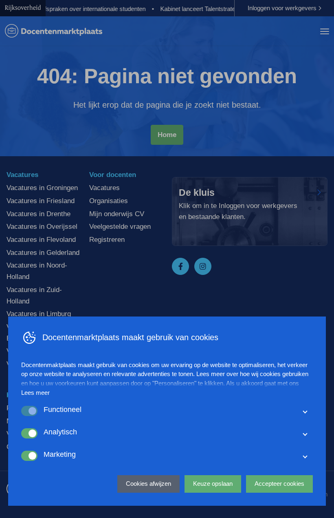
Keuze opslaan (213, 483)
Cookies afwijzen (148, 483)
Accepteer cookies (279, 483)
